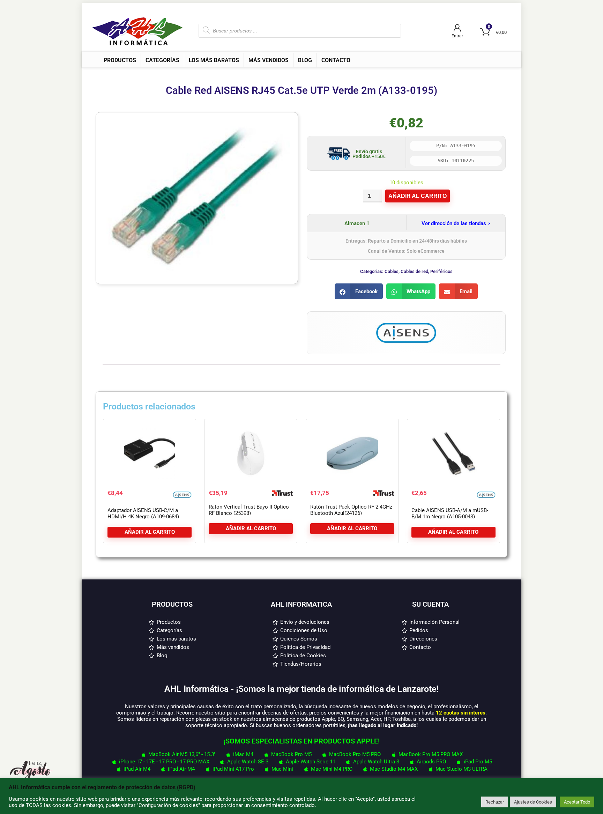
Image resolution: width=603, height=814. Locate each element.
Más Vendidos (268, 60)
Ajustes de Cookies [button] (533, 802)
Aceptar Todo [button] (577, 802)
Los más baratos (214, 60)
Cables (392, 271)
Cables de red (414, 271)
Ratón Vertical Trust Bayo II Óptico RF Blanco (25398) (249, 510)
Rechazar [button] (494, 802)
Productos (120, 60)
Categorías (162, 60)
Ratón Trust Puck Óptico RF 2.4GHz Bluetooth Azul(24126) (351, 510)
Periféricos (441, 271)
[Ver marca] (406, 322)
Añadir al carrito (417, 196)
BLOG (305, 60)
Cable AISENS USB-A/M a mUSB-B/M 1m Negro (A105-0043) (449, 513)
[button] (359, 291)
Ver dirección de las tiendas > (456, 223)
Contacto (335, 60)
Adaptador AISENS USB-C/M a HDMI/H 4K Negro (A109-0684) (143, 513)
